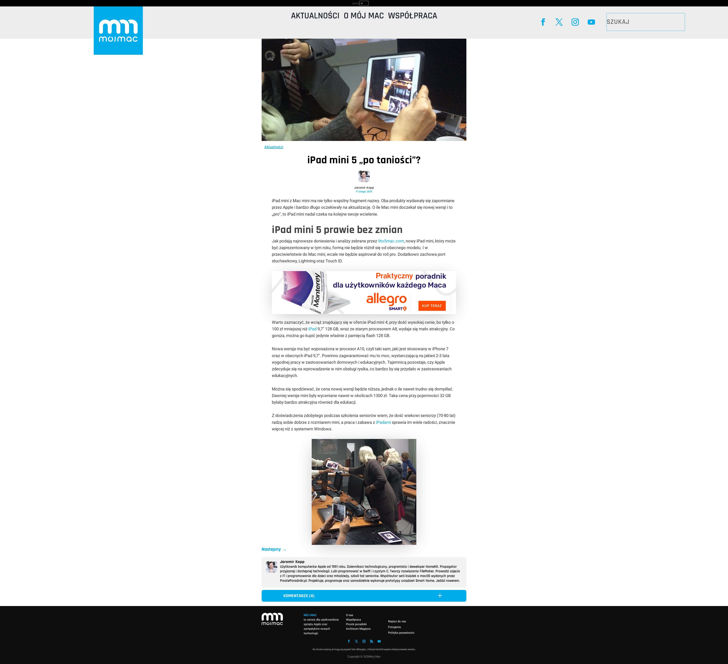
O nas (349, 615)
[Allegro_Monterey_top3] (364, 312)
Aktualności (315, 17)
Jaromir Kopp (364, 187)
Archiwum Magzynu (358, 628)
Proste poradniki (356, 624)
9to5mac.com (391, 241)
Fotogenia (394, 627)
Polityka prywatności (401, 632)
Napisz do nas (397, 621)
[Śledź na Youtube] (591, 22)
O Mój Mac (364, 17)
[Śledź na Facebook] (543, 22)
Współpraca (412, 17)
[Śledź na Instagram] (575, 22)
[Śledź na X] (559, 22)
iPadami (383, 422)
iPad (312, 329)
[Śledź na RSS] (372, 641)
